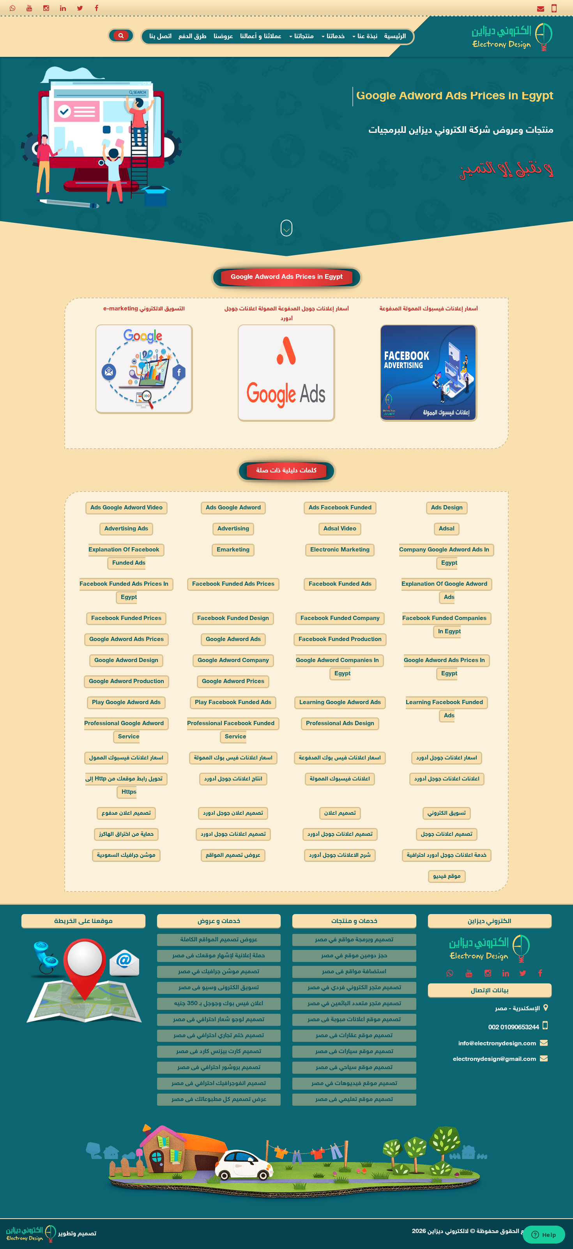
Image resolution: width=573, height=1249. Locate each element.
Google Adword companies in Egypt (337, 667)
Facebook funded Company (340, 618)
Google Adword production (126, 681)
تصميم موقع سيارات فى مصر (354, 1051)
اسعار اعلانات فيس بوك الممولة (233, 758)
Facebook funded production (340, 639)
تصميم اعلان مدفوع (126, 813)
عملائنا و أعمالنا (260, 37)
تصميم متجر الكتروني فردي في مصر (354, 988)
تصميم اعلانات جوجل (446, 834)
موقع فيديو (447, 876)
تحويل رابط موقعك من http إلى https (124, 786)
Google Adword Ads (233, 639)
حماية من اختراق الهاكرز (126, 834)
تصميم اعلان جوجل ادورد (233, 813)
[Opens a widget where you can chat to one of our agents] (543, 1235)
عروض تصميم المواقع (233, 855)
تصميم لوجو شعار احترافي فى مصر (218, 1020)
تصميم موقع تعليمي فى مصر (354, 1099)
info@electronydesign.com (497, 1044)
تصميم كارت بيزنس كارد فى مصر (218, 1051)
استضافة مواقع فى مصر (354, 972)
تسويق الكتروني (447, 813)
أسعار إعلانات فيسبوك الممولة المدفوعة (429, 309)
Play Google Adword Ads (126, 702)
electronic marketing (340, 550)
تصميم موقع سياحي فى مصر (354, 1067)
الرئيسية (395, 37)
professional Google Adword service (124, 730)
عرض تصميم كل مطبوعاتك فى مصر (219, 1099)
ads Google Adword (233, 508)
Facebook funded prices (126, 618)
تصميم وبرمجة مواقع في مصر (354, 940)
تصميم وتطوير (76, 1234)
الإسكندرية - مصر (517, 1009)
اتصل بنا (160, 37)
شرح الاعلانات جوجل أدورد (340, 855)
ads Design (447, 508)
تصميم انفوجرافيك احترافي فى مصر (219, 1083)
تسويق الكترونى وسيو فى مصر (219, 988)
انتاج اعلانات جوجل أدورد (233, 779)
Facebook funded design (233, 618)
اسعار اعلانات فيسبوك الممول (126, 758)
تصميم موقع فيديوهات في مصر (354, 1083)
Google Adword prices (233, 681)
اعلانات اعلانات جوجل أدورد (446, 779)
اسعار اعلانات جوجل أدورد (446, 758)
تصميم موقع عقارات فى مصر (354, 1035)
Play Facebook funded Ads (233, 702)
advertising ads (126, 529)
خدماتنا (335, 37)
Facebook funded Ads (340, 584)
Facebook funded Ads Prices (233, 584)
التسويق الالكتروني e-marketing (144, 309)
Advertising (233, 529)
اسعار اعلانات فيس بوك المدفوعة (340, 758)
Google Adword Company (233, 660)
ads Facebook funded (340, 508)
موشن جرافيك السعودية (126, 855)
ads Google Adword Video (126, 508)
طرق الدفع (193, 37)
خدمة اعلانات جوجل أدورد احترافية (446, 855)
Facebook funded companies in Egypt (444, 625)
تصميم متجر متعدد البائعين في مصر (354, 1004)
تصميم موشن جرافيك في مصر (218, 972)
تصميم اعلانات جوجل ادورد (233, 834)
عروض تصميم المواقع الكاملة (218, 940)
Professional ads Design (340, 724)
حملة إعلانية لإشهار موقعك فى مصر (218, 956)
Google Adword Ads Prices (126, 639)
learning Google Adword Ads (340, 702)
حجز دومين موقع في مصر (354, 956)
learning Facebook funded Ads (444, 709)
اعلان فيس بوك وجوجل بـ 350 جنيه (218, 1004)
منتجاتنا (303, 37)
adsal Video (340, 529)
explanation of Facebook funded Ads (123, 557)
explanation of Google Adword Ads (444, 591)
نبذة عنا (366, 37)
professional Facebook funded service (230, 730)
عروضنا (223, 37)
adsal (447, 529)
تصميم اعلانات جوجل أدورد (340, 834)
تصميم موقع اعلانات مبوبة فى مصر (354, 1020)
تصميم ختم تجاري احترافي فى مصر (218, 1035)
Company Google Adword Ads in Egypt (444, 557)
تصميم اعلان (340, 813)
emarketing (233, 550)
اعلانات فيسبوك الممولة (340, 779)
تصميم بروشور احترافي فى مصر (218, 1067)
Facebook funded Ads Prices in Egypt (124, 591)
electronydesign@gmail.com (494, 1059)
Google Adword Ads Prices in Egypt (444, 667)
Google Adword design (126, 660)
